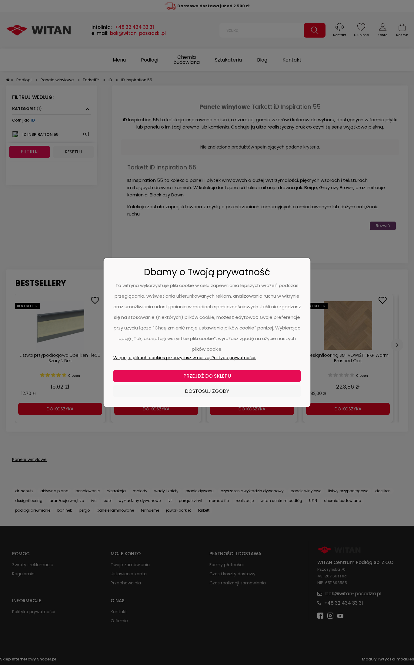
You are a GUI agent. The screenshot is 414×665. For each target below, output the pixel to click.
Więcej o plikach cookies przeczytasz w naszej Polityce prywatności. (184, 358)
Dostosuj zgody (207, 391)
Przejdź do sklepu (207, 376)
